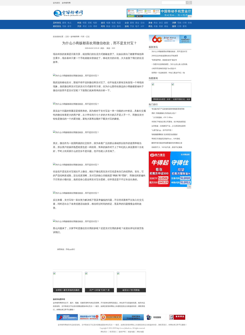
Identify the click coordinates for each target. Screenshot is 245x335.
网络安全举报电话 (89, 317)
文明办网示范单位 (111, 317)
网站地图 (140, 332)
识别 (114, 26)
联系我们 (113, 332)
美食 (150, 23)
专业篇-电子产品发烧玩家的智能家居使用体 (168, 109)
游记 (161, 23)
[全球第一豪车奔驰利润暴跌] (67, 287)
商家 (161, 26)
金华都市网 (66, 3)
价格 (190, 23)
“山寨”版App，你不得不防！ (162, 130)
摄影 (166, 23)
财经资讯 (57, 26)
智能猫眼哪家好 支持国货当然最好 (165, 134)
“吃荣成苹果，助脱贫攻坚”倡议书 (164, 60)
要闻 (64, 23)
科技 (79, 23)
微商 (174, 26)
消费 (174, 23)
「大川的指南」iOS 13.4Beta (162, 117)
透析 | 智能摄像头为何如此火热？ (164, 113)
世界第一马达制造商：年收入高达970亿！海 (168, 73)
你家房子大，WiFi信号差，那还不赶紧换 (167, 147)
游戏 (127, 26)
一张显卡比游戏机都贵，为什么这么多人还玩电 (169, 64)
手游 (132, 26)
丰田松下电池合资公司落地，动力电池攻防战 (169, 122)
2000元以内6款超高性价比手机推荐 (165, 56)
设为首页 (56, 3)
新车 (69, 26)
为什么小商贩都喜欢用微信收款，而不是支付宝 (169, 51)
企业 (127, 23)
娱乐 (103, 23)
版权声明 (122, 332)
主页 (67, 37)
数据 (108, 26)
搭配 (90, 23)
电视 (114, 23)
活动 (142, 23)
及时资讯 (57, 23)
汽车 (79, 26)
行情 (185, 23)
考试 (85, 26)
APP (142, 26)
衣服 (156, 26)
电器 (119, 23)
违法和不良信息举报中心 (67, 317)
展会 (137, 23)
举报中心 (133, 317)
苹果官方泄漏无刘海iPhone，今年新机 (166, 139)
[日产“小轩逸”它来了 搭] (99, 287)
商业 (156, 23)
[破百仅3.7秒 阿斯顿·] (131, 287)
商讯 (150, 26)
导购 (64, 26)
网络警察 (155, 317)
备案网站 (177, 317)
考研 (95, 26)
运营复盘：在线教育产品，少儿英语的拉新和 (169, 126)
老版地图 (131, 332)
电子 (137, 26)
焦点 (69, 23)
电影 (95, 23)
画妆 (166, 26)
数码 (119, 26)
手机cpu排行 (70, 249)
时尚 (103, 26)
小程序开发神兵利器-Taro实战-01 (164, 68)
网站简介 (104, 332)
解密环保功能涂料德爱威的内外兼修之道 (167, 143)
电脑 (108, 23)
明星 (85, 23)
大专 (90, 26)
